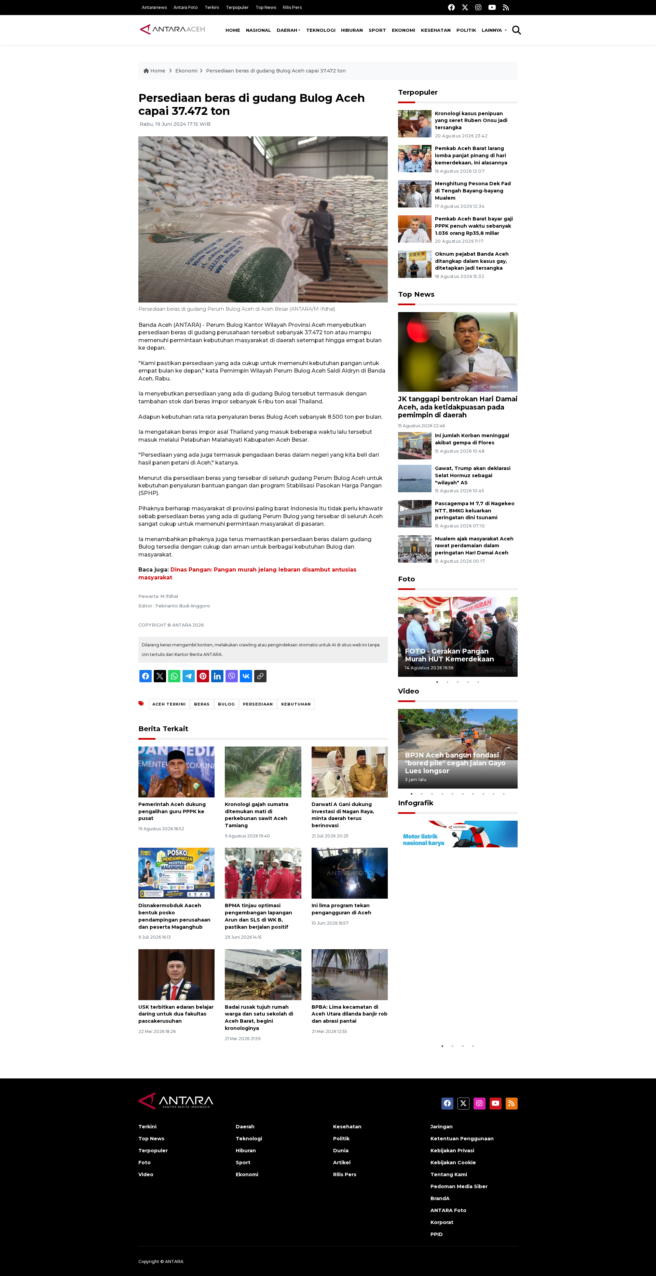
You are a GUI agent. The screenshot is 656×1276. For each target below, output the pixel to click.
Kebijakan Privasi (452, 1150)
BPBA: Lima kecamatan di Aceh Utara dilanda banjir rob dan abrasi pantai (349, 1014)
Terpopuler (237, 7)
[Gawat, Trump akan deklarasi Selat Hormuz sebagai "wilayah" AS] (415, 478)
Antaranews (154, 7)
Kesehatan (436, 30)
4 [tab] (468, 682)
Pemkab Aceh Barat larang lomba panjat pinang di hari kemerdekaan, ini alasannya (471, 155)
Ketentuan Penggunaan (462, 1139)
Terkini (212, 7)
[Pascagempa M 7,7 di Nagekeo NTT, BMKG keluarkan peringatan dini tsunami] (415, 513)
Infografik (416, 803)
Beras (202, 704)
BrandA (440, 1198)
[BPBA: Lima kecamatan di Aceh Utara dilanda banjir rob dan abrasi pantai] (350, 974)
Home (233, 30)
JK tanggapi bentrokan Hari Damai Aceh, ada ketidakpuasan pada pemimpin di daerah (458, 407)
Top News (266, 7)
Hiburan (352, 30)
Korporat (441, 1222)
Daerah (287, 30)
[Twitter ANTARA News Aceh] (465, 7)
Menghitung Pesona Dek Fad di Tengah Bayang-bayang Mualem (473, 190)
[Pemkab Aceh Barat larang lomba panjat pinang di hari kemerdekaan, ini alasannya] (415, 158)
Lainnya (492, 30)
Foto (406, 579)
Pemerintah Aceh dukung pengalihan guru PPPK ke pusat (172, 811)
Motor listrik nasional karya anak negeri (451, 1018)
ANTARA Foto (448, 1210)
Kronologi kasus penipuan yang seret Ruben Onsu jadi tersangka (471, 120)
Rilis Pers (292, 7)
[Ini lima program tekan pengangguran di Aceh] (350, 873)
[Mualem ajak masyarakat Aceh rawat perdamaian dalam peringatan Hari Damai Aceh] (415, 548)
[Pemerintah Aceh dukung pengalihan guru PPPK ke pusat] (176, 771)
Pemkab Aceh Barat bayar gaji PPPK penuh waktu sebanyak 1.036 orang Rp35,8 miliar (474, 226)
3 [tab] (457, 682)
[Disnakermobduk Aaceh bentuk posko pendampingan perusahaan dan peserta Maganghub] (176, 873)
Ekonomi (403, 30)
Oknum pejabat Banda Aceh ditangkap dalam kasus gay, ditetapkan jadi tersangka (472, 261)
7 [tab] (473, 793)
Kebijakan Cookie (453, 1162)
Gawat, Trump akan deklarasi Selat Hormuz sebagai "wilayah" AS (472, 475)
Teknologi (321, 30)
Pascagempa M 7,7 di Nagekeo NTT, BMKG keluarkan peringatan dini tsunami (475, 510)
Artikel (342, 1162)
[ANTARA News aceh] (172, 29)
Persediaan (258, 704)
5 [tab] (478, 682)
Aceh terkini (169, 704)
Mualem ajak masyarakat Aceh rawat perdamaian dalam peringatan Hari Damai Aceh (474, 546)
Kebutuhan (296, 704)
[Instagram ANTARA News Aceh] (478, 7)
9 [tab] (493, 793)
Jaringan (441, 1127)
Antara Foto (186, 7)
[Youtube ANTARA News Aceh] (492, 7)
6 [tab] (463, 793)
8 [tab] (483, 793)
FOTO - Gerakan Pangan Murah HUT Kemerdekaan (449, 655)
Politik (466, 30)
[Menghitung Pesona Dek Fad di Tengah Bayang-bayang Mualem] (415, 193)
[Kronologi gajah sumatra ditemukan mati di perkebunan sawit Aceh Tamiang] (263, 771)
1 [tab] (437, 682)
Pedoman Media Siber (459, 1186)
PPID (436, 1234)
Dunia (340, 1150)
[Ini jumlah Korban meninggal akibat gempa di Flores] (415, 445)
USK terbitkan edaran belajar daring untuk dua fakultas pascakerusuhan (176, 1014)
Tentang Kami (448, 1174)
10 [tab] (504, 793)
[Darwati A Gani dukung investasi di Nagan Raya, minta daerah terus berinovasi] (350, 771)
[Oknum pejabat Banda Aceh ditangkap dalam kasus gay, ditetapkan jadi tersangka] (415, 263)
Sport (377, 30)
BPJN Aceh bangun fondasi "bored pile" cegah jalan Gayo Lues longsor (455, 763)
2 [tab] (447, 682)
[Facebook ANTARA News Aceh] (451, 7)
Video (408, 691)
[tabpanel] (458, 636)
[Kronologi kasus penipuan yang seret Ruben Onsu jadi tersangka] (415, 123)
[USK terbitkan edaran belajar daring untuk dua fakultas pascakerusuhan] (176, 974)
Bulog (226, 704)
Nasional (258, 30)
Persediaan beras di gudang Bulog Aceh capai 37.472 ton (276, 71)
